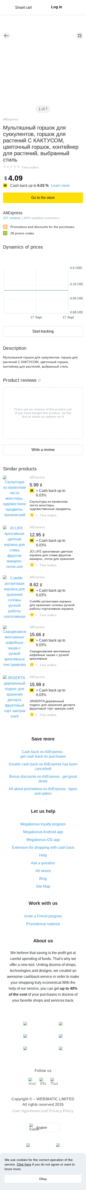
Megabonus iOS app (43, 840)
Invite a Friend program (43, 916)
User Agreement (26, 1111)
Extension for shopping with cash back (43, 847)
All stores (43, 871)
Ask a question (43, 863)
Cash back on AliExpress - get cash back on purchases (43, 754)
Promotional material (43, 924)
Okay (43, 1179)
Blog (43, 879)
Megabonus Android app (43, 832)
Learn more (60, 185)
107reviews (11, 218)
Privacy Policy (61, 1111)
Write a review (43, 450)
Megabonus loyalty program (43, 824)
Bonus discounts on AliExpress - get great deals (43, 779)
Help (43, 855)
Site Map (43, 886)
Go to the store (43, 198)
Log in (56, 7)
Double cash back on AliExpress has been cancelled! (43, 766)
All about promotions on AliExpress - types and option (43, 791)
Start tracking (43, 331)
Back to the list (6, 35)
